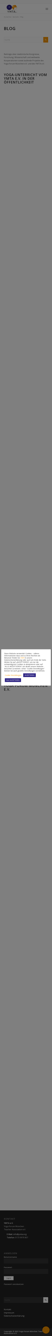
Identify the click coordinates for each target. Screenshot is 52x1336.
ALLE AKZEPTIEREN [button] (13, 680)
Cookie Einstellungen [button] (13, 675)
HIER (22, 658)
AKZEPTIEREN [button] (29, 675)
